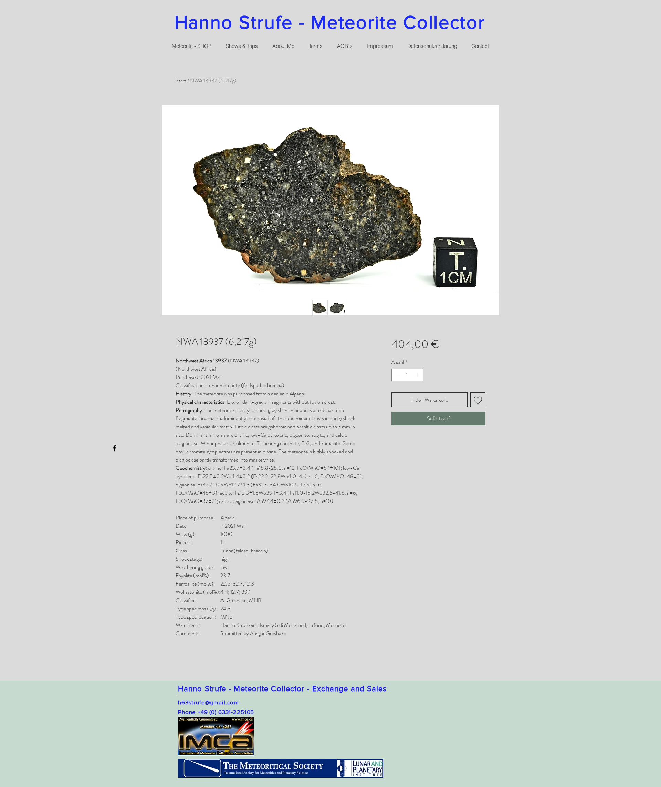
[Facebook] (114, 448)
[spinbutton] (407, 375)
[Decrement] (396, 375)
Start (181, 80)
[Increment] (417, 375)
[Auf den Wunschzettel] (477, 399)
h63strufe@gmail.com (208, 702)
